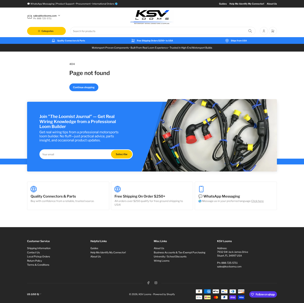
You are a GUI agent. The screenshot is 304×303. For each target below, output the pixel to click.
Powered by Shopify (164, 294)
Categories (47, 31)
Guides (223, 3)
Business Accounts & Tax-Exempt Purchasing (179, 252)
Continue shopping (84, 87)
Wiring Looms (161, 260)
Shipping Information (38, 248)
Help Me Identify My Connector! (246, 3)
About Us (272, 3)
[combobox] (162, 31)
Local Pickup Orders (38, 256)
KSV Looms (145, 294)
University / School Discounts (170, 256)
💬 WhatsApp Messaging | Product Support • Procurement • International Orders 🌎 (72, 3)
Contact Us (33, 252)
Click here (257, 201)
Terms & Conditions (38, 264)
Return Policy (34, 260)
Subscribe (121, 154)
